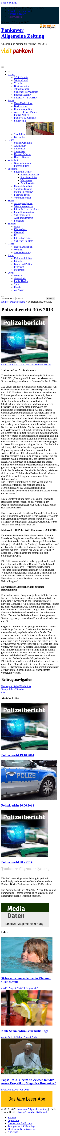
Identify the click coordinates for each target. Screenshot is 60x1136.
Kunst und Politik (23, 264)
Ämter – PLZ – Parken (25, 112)
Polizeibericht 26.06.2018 (17, 805)
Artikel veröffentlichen (19, 11)
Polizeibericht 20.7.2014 (16, 862)
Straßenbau (19, 148)
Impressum (13, 1120)
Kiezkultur (19, 137)
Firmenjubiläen (21, 166)
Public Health (21, 281)
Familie (18, 287)
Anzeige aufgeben (23, 203)
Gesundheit (20, 278)
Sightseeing (20, 120)
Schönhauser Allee (29, 174)
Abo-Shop (13, 1132)
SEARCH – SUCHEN (26, 97)
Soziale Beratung (22, 252)
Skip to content (8, 2)
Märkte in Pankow (23, 191)
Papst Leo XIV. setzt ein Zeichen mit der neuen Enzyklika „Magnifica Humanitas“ (28, 1081)
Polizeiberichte (17, 301)
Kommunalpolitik (23, 109)
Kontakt (12, 1117)
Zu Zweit (19, 290)
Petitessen (19, 267)
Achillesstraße (27, 183)
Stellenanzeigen (22, 215)
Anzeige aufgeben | (17, 14)
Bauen (11, 140)
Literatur (18, 261)
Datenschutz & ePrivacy (20, 1123)
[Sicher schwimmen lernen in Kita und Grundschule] (26, 972)
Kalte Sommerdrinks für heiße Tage (24, 1031)
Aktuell (11, 74)
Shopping (12, 168)
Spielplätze (19, 151)
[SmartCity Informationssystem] (47, 27)
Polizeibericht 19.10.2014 (17, 755)
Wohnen (18, 249)
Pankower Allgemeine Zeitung (22, 33)
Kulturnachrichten (23, 258)
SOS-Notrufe (21, 77)
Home (4, 301)
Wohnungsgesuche (23, 206)
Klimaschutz (20, 229)
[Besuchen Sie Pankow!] (17, 53)
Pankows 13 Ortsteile (25, 117)
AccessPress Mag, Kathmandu (32, 1112)
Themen (12, 223)
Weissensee (26, 180)
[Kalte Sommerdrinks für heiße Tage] (26, 1024)
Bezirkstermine (21, 86)
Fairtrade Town (22, 194)
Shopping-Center (22, 171)
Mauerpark (19, 269)
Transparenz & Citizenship (21, 1126)
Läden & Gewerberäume (26, 209)
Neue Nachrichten (23, 103)
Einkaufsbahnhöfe (23, 186)
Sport (17, 284)
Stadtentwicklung (23, 142)
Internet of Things (23, 238)
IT (15, 235)
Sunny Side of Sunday (12, 689)
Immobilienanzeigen (24, 212)
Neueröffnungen (22, 163)
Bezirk (11, 100)
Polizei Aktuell (21, 115)
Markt (11, 200)
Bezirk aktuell (21, 106)
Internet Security (22, 94)
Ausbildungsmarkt (23, 217)
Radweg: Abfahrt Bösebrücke (16, 686)
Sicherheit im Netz (23, 241)
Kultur (11, 255)
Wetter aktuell (21, 80)
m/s (3, 364)
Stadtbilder (20, 134)
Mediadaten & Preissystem (21, 1129)
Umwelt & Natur (22, 154)
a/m (3, 1037)
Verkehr (18, 83)
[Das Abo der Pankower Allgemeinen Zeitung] (26, 1106)
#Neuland (19, 232)
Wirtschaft (13, 160)
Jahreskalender (21, 89)
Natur (17, 226)
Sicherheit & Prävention (26, 91)
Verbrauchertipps (22, 197)
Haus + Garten (21, 157)
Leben (11, 272)
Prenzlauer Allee (28, 177)
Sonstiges (19, 220)
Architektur (20, 145)
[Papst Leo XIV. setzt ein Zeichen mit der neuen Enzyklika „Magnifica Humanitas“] (26, 1073)
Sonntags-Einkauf (23, 189)
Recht (11, 243)
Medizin (18, 275)
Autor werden (15, 16)
